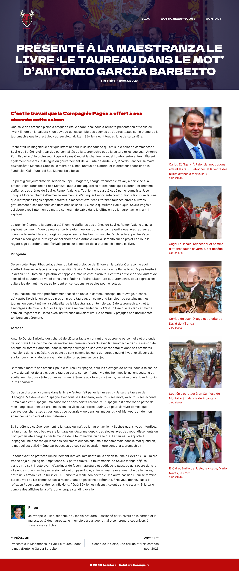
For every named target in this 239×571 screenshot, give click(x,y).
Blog (145, 18)
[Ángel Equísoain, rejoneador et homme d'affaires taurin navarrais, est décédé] (198, 212)
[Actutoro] (27, 19)
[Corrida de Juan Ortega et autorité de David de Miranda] (198, 287)
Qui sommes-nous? (178, 18)
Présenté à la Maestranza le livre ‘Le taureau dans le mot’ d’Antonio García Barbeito (46, 543)
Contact (214, 18)
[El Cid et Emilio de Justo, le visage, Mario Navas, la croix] (198, 437)
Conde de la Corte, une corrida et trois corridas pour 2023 (125, 543)
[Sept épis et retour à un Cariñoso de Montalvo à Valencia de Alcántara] (198, 362)
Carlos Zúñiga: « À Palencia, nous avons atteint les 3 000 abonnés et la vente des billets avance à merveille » (198, 169)
